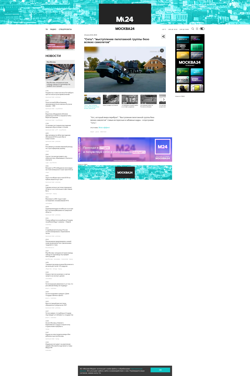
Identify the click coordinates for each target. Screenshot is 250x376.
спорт (47, 151)
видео (92, 131)
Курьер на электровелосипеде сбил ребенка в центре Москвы (58, 335)
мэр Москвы (49, 259)
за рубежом (58, 108)
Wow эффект (104, 127)
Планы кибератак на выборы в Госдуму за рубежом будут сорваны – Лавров (59, 221)
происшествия (50, 97)
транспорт (49, 193)
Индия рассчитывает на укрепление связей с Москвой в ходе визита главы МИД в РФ (59, 346)
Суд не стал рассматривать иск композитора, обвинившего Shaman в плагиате (59, 158)
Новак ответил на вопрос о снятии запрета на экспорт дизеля (58, 275)
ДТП (56, 130)
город (55, 193)
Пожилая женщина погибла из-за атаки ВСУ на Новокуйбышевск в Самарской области (59, 210)
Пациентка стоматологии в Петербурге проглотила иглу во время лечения (59, 94)
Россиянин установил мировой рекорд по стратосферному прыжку (59, 148)
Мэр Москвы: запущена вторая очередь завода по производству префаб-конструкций (58, 84)
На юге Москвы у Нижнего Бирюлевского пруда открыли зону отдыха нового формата (58, 324)
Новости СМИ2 (82, 164)
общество (49, 269)
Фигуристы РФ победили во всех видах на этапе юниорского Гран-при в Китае (59, 169)
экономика (49, 203)
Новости (53, 56)
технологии (64, 259)
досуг (97, 131)
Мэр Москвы (51, 62)
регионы (57, 97)
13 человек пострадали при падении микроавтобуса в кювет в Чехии (58, 126)
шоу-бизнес (53, 162)
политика (48, 224)
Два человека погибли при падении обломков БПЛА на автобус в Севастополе (58, 137)
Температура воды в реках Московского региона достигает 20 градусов (60, 265)
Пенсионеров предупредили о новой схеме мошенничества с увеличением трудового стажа (58, 243)
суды (47, 162)
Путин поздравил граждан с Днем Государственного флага (57, 294)
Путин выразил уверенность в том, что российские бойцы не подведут (59, 285)
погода (55, 269)
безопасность (50, 247)
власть (48, 288)
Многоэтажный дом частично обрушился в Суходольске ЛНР (56, 304)
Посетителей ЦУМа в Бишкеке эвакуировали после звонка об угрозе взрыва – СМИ (59, 104)
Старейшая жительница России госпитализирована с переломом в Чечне (58, 231)
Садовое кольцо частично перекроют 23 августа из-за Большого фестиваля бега (59, 189)
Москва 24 (125, 28)
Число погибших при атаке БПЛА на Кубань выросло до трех (58, 178)
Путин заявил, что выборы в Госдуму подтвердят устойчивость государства (59, 314)
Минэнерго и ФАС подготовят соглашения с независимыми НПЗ (57, 200)
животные (103, 131)
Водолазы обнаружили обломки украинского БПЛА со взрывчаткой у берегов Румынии (58, 116)
